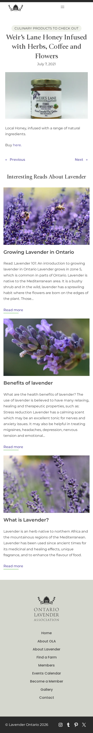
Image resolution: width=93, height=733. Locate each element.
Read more (13, 310)
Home (46, 633)
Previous (17, 160)
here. (17, 145)
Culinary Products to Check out (46, 28)
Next (79, 160)
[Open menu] (62, 7)
